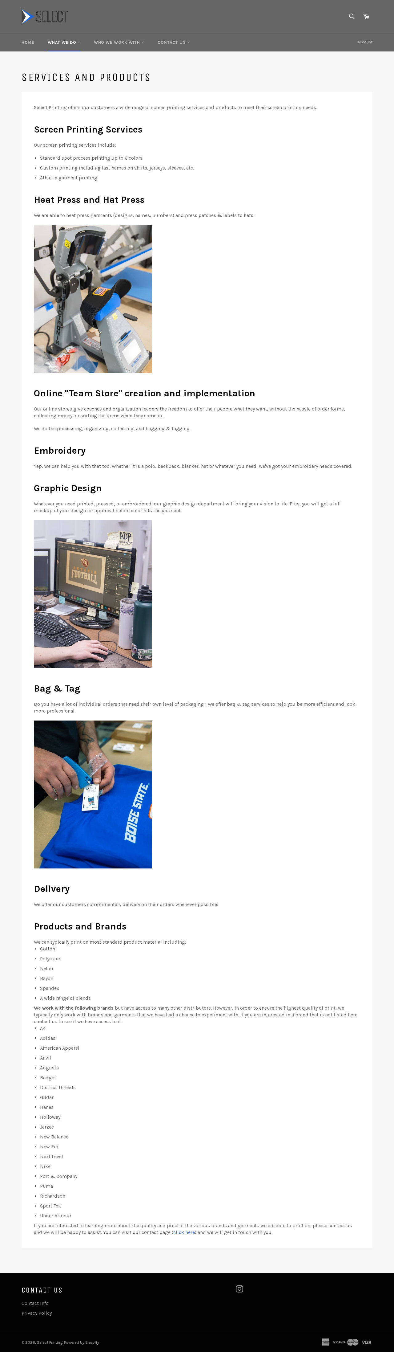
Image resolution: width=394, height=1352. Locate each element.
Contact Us (172, 42)
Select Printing (49, 1342)
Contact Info (35, 1303)
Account (365, 42)
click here (184, 1232)
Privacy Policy (37, 1313)
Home (28, 42)
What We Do (63, 42)
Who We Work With (117, 42)
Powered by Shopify (81, 1342)
